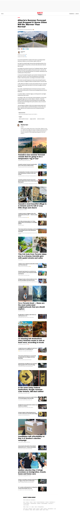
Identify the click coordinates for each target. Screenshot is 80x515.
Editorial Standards (33, 503)
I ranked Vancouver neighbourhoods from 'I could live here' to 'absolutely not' (27, 349)
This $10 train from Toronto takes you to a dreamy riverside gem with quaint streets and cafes (32, 256)
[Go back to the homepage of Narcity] (40, 13)
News (19, 17)
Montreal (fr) (30, 508)
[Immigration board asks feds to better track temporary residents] (42, 406)
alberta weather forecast (23, 118)
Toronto (26, 508)
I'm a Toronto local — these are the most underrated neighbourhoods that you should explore (31, 306)
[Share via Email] (26, 49)
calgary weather (33, 118)
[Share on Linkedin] (23, 49)
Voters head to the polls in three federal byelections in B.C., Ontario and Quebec (27, 447)
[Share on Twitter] (24, 49)
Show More (20, 121)
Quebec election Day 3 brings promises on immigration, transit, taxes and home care (32, 472)
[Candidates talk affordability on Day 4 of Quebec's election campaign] (32, 427)
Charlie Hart (23, 51)
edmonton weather (41, 118)
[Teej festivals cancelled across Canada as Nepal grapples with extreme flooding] (42, 365)
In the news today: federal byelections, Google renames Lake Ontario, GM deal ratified (30, 389)
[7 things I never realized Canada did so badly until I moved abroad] (42, 265)
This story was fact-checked (21, 55)
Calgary (40, 14)
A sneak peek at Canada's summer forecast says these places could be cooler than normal (28, 173)
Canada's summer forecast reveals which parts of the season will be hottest (27, 165)
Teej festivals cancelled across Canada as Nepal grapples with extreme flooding (27, 364)
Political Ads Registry (44, 503)
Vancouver (37, 508)
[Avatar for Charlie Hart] (18, 125)
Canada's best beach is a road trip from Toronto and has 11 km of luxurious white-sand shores (27, 272)
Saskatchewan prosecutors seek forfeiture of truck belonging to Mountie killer (28, 398)
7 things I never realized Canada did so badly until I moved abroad (28, 264)
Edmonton (45, 508)
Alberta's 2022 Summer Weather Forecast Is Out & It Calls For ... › (28, 114)
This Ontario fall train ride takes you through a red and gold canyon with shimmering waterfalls (28, 230)
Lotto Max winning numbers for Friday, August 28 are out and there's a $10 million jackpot (27, 222)
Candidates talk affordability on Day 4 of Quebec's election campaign (31, 438)
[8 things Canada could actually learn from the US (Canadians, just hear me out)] (42, 281)
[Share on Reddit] (21, 49)
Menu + (2, 13)
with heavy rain (28, 100)
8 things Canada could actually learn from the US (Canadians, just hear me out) (27, 280)
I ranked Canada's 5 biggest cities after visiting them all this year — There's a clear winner (27, 214)
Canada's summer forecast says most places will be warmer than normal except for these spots (28, 181)
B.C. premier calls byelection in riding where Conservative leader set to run (28, 488)
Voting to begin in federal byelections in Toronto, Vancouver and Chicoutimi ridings (27, 413)
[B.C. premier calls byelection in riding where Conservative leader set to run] (42, 489)
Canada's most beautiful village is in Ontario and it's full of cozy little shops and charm (32, 206)
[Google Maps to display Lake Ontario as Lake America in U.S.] (42, 316)
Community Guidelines (26, 503)
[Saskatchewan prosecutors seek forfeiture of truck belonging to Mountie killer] (42, 399)
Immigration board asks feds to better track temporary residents (28, 405)
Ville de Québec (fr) (50, 508)
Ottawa (34, 508)
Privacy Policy (50, 503)
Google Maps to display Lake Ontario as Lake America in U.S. (27, 315)
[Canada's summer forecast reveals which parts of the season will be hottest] (42, 166)
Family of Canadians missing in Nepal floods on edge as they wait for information (28, 480)
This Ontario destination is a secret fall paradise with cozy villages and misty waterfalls (27, 357)
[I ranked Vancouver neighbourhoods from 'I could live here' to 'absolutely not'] (42, 350)
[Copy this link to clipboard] (27, 49)
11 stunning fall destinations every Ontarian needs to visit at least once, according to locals (31, 340)
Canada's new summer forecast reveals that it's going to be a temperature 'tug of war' (31, 157)
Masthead (38, 503)
